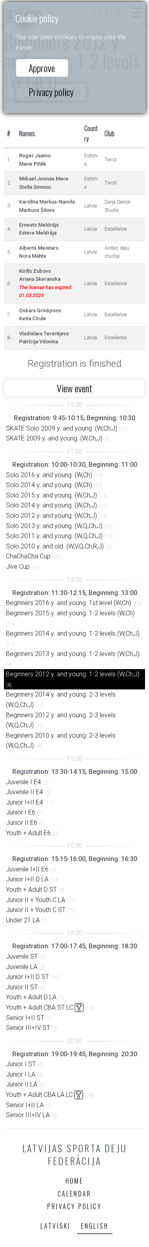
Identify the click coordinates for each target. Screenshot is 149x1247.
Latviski (56, 1226)
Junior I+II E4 (24, 802)
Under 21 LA (23, 920)
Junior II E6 (21, 822)
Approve (42, 68)
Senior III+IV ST (28, 1028)
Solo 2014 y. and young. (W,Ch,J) (51, 505)
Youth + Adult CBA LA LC (39, 1094)
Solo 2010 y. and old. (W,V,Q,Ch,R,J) (55, 546)
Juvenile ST (22, 956)
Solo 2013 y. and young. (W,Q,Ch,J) (54, 526)
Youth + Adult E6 (28, 833)
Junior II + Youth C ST (36, 910)
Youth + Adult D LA (31, 997)
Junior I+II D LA (27, 879)
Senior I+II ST (25, 1018)
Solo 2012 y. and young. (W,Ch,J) (51, 515)
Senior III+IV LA (28, 1115)
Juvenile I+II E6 (27, 869)
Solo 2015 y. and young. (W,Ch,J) (51, 495)
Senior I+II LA (25, 1105)
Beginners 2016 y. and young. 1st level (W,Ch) (68, 603)
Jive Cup (18, 566)
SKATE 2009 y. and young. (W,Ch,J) (54, 438)
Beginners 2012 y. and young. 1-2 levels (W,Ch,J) (72, 674)
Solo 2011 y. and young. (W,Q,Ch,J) (54, 536)
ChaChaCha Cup (28, 556)
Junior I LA (20, 1074)
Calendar (75, 1193)
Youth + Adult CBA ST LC (39, 1007)
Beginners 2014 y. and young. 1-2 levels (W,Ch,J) (72, 633)
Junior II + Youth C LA (35, 900)
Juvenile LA (21, 967)
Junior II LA (21, 1084)
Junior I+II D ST (27, 977)
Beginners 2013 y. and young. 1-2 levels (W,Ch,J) (72, 654)
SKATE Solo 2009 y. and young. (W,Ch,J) (61, 428)
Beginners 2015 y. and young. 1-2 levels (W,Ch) (70, 613)
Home (74, 1181)
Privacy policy (51, 91)
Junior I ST (21, 1064)
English (94, 1226)
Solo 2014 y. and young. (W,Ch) (49, 485)
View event (74, 388)
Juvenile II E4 (24, 792)
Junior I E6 (20, 812)
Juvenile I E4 (23, 782)
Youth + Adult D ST (31, 889)
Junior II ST (22, 987)
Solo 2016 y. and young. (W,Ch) (49, 475)
